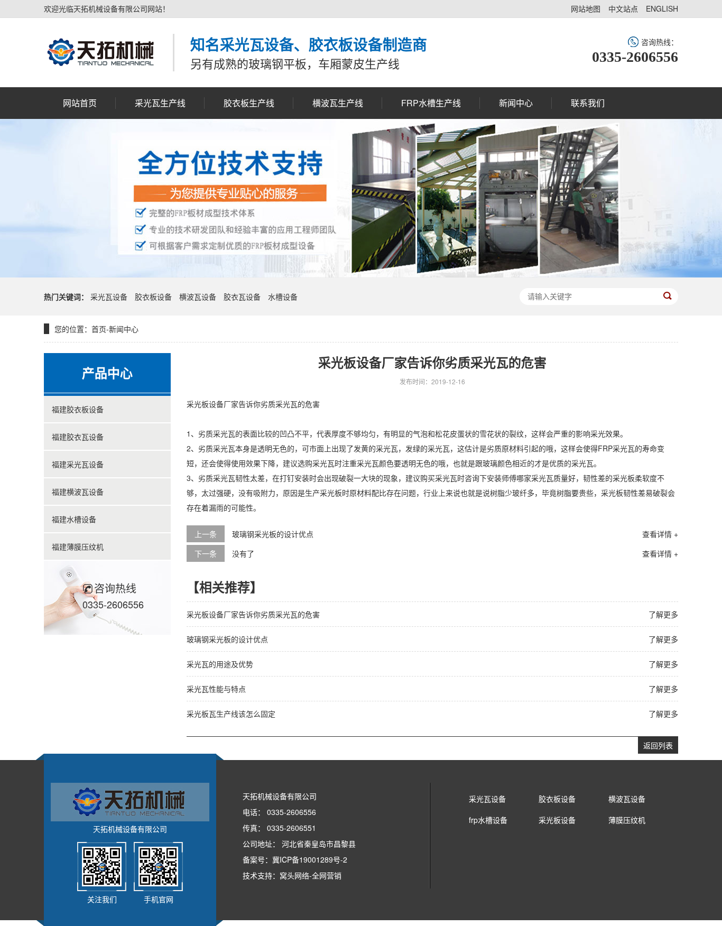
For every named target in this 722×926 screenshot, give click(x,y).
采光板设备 (557, 819)
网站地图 (585, 8)
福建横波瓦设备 (78, 491)
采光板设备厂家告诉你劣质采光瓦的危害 (253, 614)
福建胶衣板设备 (78, 409)
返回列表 (658, 745)
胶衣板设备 (153, 296)
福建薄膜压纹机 (78, 546)
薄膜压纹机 (626, 819)
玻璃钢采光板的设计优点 (272, 534)
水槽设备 (283, 296)
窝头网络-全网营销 (310, 875)
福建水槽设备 (74, 519)
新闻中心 (123, 328)
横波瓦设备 (197, 296)
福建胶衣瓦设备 (78, 436)
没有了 (243, 553)
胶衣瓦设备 (242, 296)
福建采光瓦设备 (78, 464)
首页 (98, 328)
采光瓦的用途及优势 (220, 664)
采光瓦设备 (108, 296)
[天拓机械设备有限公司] (100, 52)
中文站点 (623, 8)
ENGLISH (662, 8)
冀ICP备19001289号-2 (309, 859)
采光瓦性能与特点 (216, 688)
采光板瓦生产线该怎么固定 (231, 713)
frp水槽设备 (488, 819)
